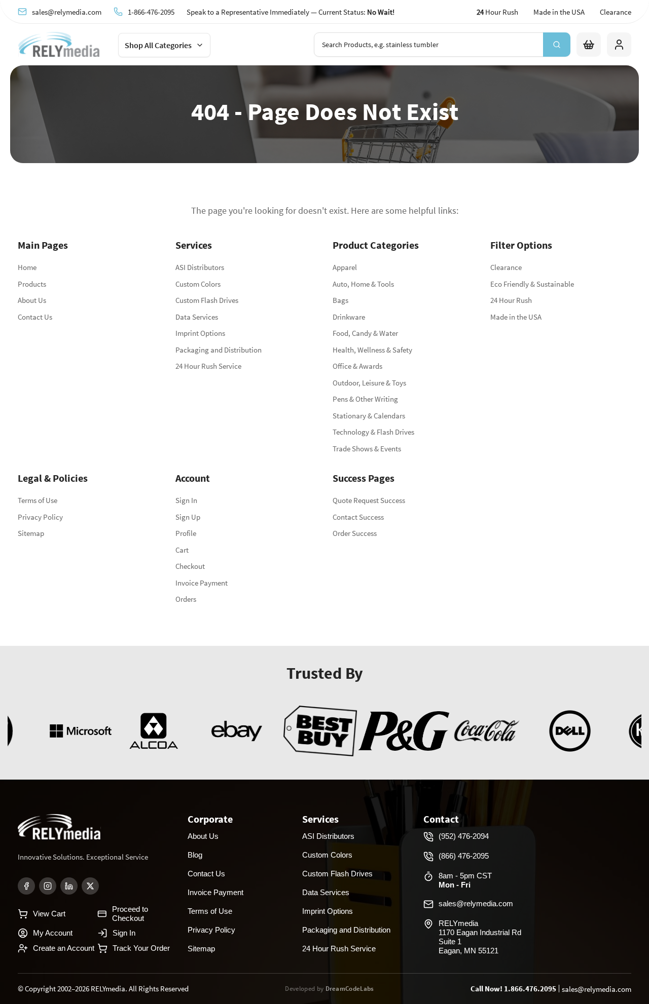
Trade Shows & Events (367, 448)
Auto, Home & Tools (363, 284)
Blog (195, 855)
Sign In (186, 500)
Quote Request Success (369, 500)
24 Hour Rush (511, 300)
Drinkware (349, 317)
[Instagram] (47, 886)
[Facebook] (26, 886)
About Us (32, 300)
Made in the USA (559, 12)
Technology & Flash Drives (373, 432)
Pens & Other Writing (365, 399)
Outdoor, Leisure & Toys (369, 383)
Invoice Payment (201, 583)
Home (27, 267)
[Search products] (556, 44)
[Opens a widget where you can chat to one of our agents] (579, 946)
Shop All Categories (158, 45)
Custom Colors (198, 284)
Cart (182, 550)
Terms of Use (37, 500)
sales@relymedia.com (66, 11)
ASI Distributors (199, 267)
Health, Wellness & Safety (372, 350)
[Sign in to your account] (619, 44)
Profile (185, 533)
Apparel (345, 267)
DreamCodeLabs (350, 988)
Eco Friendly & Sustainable (532, 284)
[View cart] (588, 44)
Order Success (355, 533)
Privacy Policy (40, 517)
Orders (185, 599)
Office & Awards (357, 366)
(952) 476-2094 (464, 836)
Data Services (196, 317)
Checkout (190, 566)
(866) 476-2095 (464, 856)
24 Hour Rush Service (208, 366)
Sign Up (187, 517)
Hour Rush (497, 12)
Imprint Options (200, 333)
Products (32, 284)
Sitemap (31, 533)
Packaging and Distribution (218, 350)
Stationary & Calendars (369, 415)
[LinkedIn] (69, 886)
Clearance (615, 12)
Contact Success (358, 517)
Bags (340, 300)
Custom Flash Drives (206, 300)
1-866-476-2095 (151, 11)
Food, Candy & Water (365, 333)
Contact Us (35, 317)
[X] (90, 886)
